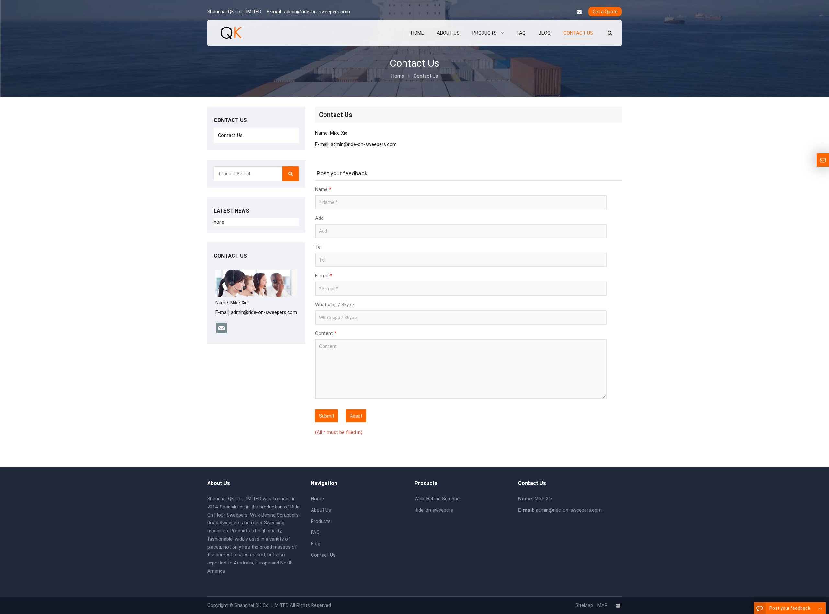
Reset (356, 416)
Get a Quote (605, 11)
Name (323, 189)
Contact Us (230, 135)
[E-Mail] (579, 12)
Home (317, 499)
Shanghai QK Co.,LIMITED (261, 605)
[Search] (290, 173)
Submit (326, 416)
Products (321, 521)
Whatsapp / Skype (334, 304)
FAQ (315, 532)
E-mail (323, 276)
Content (325, 333)
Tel (318, 247)
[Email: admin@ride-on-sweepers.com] (823, 160)
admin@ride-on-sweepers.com (317, 12)
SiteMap (584, 605)
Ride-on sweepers (433, 510)
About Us (321, 510)
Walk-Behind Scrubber (437, 499)
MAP (602, 605)
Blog (315, 544)
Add (319, 218)
